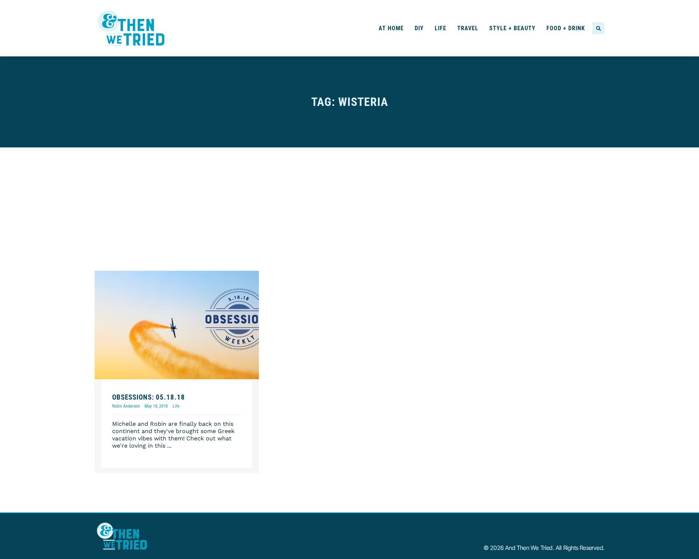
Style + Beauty (512, 28)
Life (440, 28)
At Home (391, 28)
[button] (598, 28)
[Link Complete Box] (177, 372)
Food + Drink (565, 28)
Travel (467, 28)
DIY (419, 28)
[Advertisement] (349, 202)
